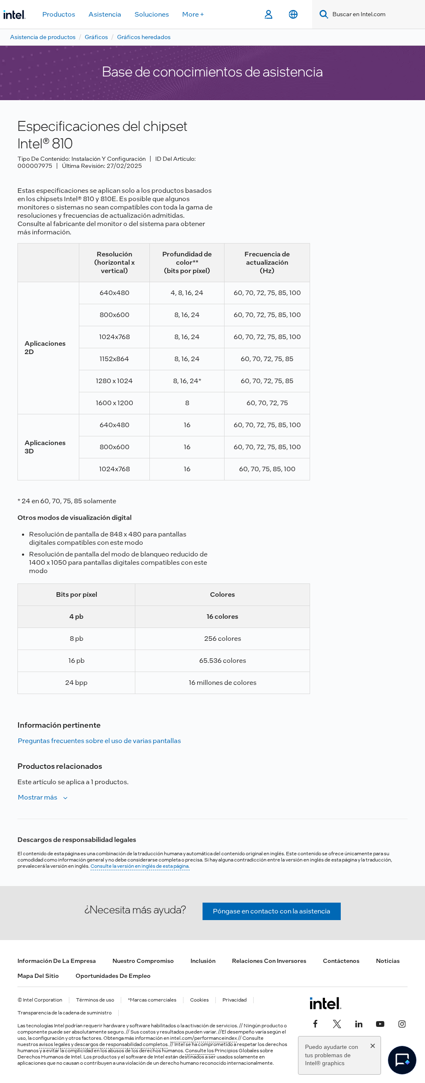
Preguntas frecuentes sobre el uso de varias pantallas (99, 740)
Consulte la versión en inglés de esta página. (140, 866)
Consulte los (200, 1050)
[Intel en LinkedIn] (358, 1023)
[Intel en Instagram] (402, 1023)
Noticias (388, 961)
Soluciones (151, 14)
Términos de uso (95, 1000)
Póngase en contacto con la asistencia (271, 911)
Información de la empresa (56, 961)
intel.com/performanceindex (203, 1038)
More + (193, 14)
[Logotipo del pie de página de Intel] (326, 1003)
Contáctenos (341, 961)
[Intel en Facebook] (315, 1023)
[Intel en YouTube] (380, 1023)
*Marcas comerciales (152, 1000)
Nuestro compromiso (143, 961)
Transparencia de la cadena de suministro (64, 1013)
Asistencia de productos (43, 37)
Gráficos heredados (144, 37)
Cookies (199, 1000)
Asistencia (104, 14)
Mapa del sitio (38, 976)
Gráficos (96, 37)
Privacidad (234, 1000)
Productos (58, 14)
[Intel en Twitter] (337, 1023)
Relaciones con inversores (269, 961)
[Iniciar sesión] (268, 14)
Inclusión (203, 961)
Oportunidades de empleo (113, 976)
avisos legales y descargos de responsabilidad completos (103, 1044)
